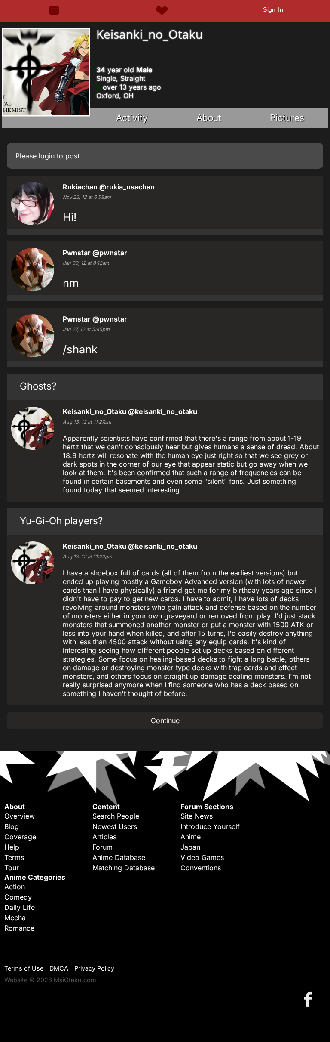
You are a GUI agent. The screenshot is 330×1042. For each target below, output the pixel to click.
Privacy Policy (94, 968)
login (47, 156)
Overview (19, 816)
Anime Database (118, 857)
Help (11, 847)
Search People (115, 816)
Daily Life (19, 907)
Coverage (20, 836)
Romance (19, 928)
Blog (11, 826)
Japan (190, 847)
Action (14, 886)
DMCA (58, 968)
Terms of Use (23, 968)
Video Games (202, 857)
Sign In (273, 9)
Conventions (200, 867)
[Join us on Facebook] (310, 999)
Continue (165, 720)
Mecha (15, 917)
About (208, 117)
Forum (102, 847)
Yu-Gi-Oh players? (61, 520)
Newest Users (114, 826)
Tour (11, 867)
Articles (104, 836)
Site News (196, 816)
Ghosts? (38, 386)
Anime (190, 836)
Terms (14, 857)
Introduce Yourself (210, 826)
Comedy (18, 897)
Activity (132, 117)
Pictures (287, 117)
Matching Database (123, 867)
